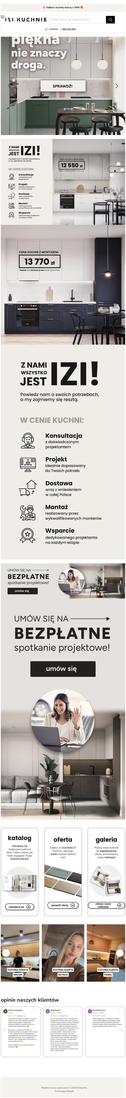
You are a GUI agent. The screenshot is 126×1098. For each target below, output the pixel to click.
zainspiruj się (19, 906)
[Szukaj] (110, 19)
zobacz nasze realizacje (107, 905)
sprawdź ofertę (62, 905)
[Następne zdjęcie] (116, 86)
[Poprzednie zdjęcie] (10, 86)
